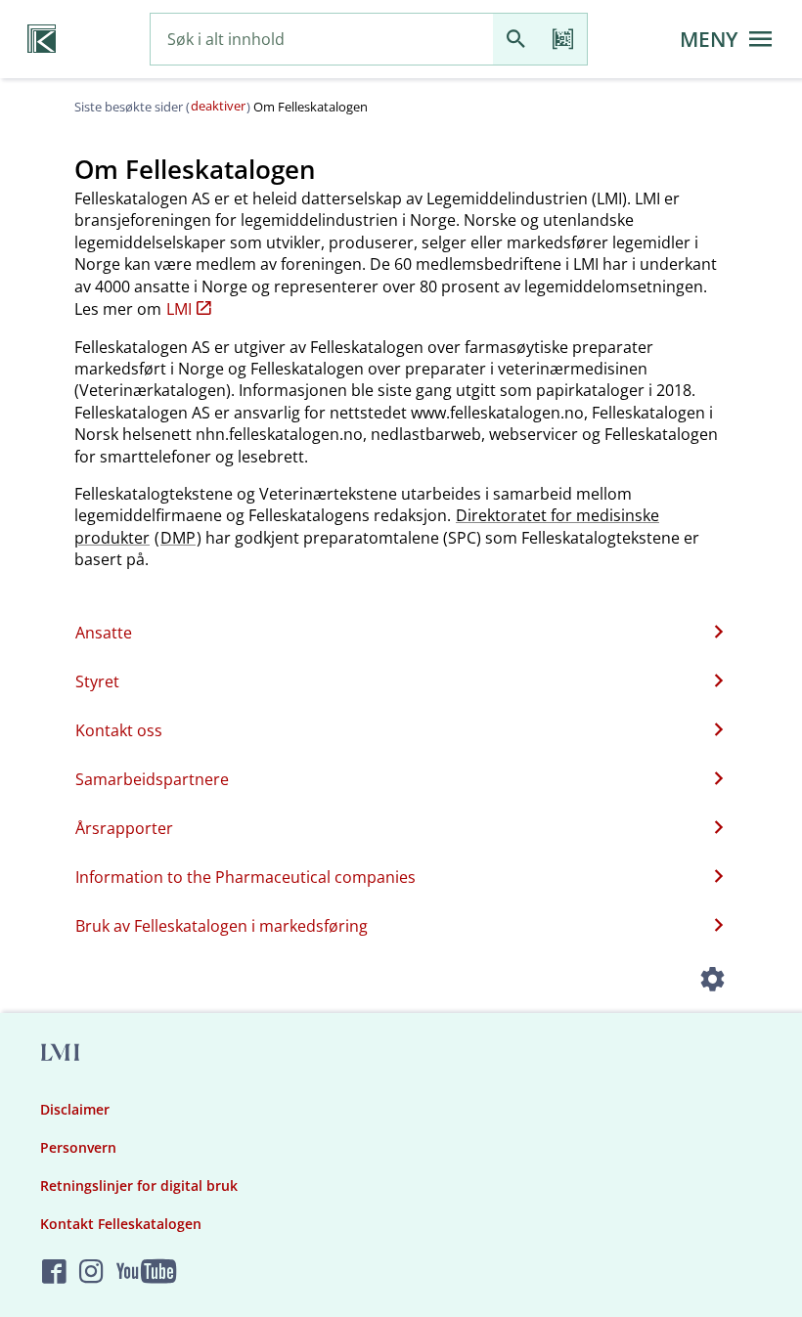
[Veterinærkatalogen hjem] (41, 39)
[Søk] (516, 40)
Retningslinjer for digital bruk (139, 1185)
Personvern (78, 1147)
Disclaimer (75, 1109)
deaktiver (218, 105)
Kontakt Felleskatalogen (120, 1223)
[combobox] (322, 40)
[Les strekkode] (563, 40)
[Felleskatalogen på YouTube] (146, 1272)
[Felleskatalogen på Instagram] (91, 1272)
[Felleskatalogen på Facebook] (54, 1272)
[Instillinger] (712, 981)
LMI (179, 309)
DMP (178, 538)
